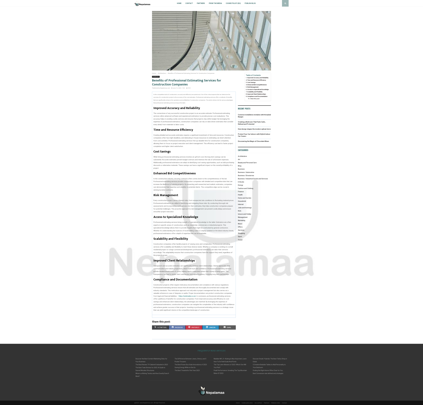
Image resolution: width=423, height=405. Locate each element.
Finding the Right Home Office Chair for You (268, 370)
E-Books (241, 182)
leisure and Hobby (244, 214)
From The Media (215, 3)
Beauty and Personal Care (247, 163)
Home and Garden (244, 198)
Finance (241, 191)
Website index (275, 403)
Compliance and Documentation (257, 96)
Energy (240, 185)
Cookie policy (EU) (233, 3)
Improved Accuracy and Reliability (257, 78)
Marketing (241, 220)
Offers (240, 227)
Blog (239, 166)
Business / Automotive (246, 172)
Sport (240, 236)
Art (239, 159)
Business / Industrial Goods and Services (253, 179)
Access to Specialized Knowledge (258, 89)
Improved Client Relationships (256, 94)
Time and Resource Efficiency (256, 80)
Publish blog (250, 3)
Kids (239, 211)
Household (242, 201)
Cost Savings (251, 82)
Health (240, 195)
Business (241, 169)
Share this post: (255, 98)
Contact (189, 3)
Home (179, 3)
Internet (240, 204)
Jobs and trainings (245, 208)
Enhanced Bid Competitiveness (257, 85)
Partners (201, 3)
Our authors (258, 403)
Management (242, 217)
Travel (240, 240)
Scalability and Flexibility (254, 92)
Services (241, 230)
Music (240, 224)
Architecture (156, 76)
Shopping (241, 233)
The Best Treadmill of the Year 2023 (187, 370)
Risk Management (253, 87)
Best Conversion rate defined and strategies (268, 373)
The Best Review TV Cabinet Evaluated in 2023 (151, 364)
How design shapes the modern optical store (254, 129)
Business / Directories (246, 175)
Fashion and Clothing (245, 188)
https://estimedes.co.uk (187, 296)
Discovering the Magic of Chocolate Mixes (253, 141)
